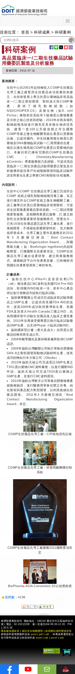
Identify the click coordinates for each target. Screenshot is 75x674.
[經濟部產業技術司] (24, 7)
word (39, 637)
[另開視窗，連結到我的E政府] (67, 652)
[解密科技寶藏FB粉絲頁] (9, 669)
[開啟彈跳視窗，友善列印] (70, 47)
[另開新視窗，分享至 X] (61, 47)
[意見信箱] (47, 669)
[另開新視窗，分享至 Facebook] (51, 47)
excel (54, 637)
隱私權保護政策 (10, 630)
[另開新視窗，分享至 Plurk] (65, 47)
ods (62, 637)
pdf (41, 634)
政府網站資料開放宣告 (58, 630)
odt (47, 634)
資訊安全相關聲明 (32, 630)
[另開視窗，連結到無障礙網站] (51, 650)
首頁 (25, 32)
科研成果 (42, 32)
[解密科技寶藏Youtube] (28, 669)
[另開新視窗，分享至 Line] (56, 47)
